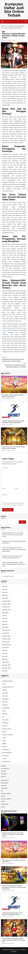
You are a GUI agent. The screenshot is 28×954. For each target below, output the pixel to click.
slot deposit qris (5, 768)
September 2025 (6, 609)
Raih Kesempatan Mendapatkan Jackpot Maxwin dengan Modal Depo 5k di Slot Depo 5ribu (13, 564)
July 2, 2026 (9, 943)
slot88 (3, 740)
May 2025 (4, 621)
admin (4, 40)
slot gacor (4, 725)
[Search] (25, 21)
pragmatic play (5, 804)
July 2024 (4, 650)
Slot (3, 31)
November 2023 (6, 668)
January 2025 (5, 633)
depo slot (3, 776)
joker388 (3, 771)
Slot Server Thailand (7, 734)
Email (17, 488)
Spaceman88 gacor (7, 752)
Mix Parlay (4, 417)
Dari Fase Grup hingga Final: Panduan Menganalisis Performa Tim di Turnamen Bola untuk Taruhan (14, 549)
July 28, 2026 (9, 398)
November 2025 (6, 604)
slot (2, 790)
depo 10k (3, 765)
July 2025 (4, 615)
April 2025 (5, 624)
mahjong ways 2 (5, 780)
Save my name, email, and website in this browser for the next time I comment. (13, 504)
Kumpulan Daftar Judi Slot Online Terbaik (14, 9)
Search (3, 516)
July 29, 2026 (9, 837)
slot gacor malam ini (6, 798)
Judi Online (5, 693)
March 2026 (5, 598)
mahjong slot (5, 699)
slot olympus (4, 788)
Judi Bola (4, 690)
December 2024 (6, 636)
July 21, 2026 (9, 890)
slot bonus (3, 785)
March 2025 (5, 627)
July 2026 (4, 586)
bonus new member (6, 793)
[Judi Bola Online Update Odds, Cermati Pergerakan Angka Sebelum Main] (14, 410)
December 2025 (6, 601)
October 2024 (5, 641)
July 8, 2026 (9, 424)
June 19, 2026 (9, 450)
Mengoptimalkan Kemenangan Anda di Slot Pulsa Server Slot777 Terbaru (13, 359)
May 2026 (4, 592)
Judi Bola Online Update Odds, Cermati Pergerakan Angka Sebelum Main (12, 556)
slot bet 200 (5, 719)
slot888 (4, 743)
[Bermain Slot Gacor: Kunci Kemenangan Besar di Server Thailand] (14, 436)
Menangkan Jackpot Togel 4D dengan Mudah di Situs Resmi (14, 542)
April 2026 (5, 595)
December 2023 (6, 665)
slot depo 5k (5, 722)
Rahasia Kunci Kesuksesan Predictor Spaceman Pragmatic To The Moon (15, 365)
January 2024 (5, 662)
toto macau (4, 773)
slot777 (4, 737)
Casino (4, 684)
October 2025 (5, 607)
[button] (2, 21)
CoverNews (22, 949)
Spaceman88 (5, 749)
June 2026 (4, 589)
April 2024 (5, 659)
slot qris (4, 731)
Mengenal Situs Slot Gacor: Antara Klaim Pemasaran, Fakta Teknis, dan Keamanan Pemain (12, 534)
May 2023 (4, 671)
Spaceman (4, 746)
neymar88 (4, 705)
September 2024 (6, 644)
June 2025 (4, 618)
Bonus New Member (7, 681)
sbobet (4, 710)
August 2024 (5, 647)
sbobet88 (4, 713)
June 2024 (4, 653)
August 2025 (5, 612)
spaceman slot (4, 782)
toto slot (4, 758)
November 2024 (6, 639)
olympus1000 (5, 708)
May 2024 (4, 656)
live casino (5, 696)
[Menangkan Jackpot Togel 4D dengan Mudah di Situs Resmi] (14, 384)
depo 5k (3, 806)
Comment (5, 468)
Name (4, 488)
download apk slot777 (8, 687)
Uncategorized (6, 761)
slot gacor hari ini (6, 728)
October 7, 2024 (11, 40)
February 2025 (6, 630)
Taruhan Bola (5, 755)
